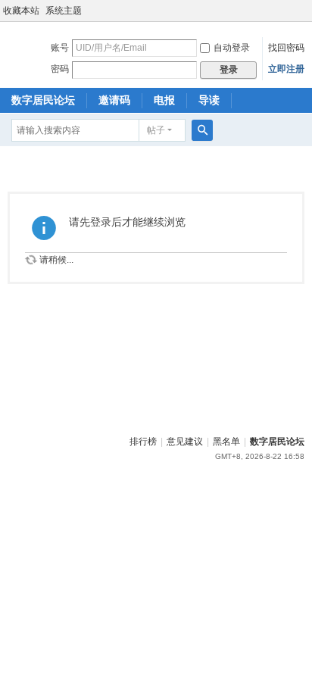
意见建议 (185, 441)
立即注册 (286, 69)
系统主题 (63, 10)
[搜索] (202, 130)
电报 (164, 100)
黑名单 (226, 441)
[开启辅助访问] (308, 10)
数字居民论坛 (43, 100)
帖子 (156, 130)
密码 (60, 69)
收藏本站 (21, 10)
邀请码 (114, 100)
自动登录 (232, 47)
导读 (209, 100)
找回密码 (286, 47)
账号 (60, 47)
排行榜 (143, 441)
